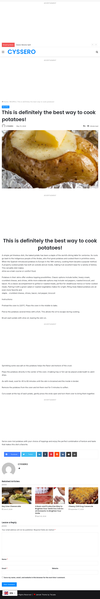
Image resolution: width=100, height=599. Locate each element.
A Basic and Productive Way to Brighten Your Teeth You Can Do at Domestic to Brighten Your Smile (49, 509)
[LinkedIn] (39, 454)
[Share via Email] (68, 454)
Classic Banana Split (23, 45)
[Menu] (3, 52)
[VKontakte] (62, 454)
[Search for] (97, 52)
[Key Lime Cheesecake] (16, 495)
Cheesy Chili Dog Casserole (81, 506)
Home (5, 102)
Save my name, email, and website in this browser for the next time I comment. (34, 577)
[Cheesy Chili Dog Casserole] (83, 495)
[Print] (74, 454)
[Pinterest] (51, 454)
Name (5, 559)
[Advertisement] (50, 24)
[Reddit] (57, 454)
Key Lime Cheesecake (11, 506)
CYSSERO (9, 126)
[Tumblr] (45, 454)
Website (55, 568)
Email (4, 568)
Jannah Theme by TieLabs (46, 595)
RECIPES (13, 102)
